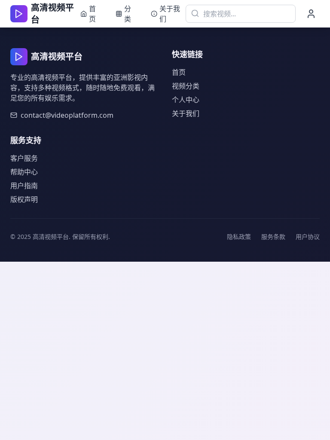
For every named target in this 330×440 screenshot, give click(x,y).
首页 (179, 72)
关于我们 (185, 113)
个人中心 (185, 99)
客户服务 (24, 158)
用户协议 (308, 236)
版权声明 (24, 199)
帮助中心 (24, 172)
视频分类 (185, 86)
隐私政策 (239, 236)
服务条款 (273, 236)
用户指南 (24, 185)
